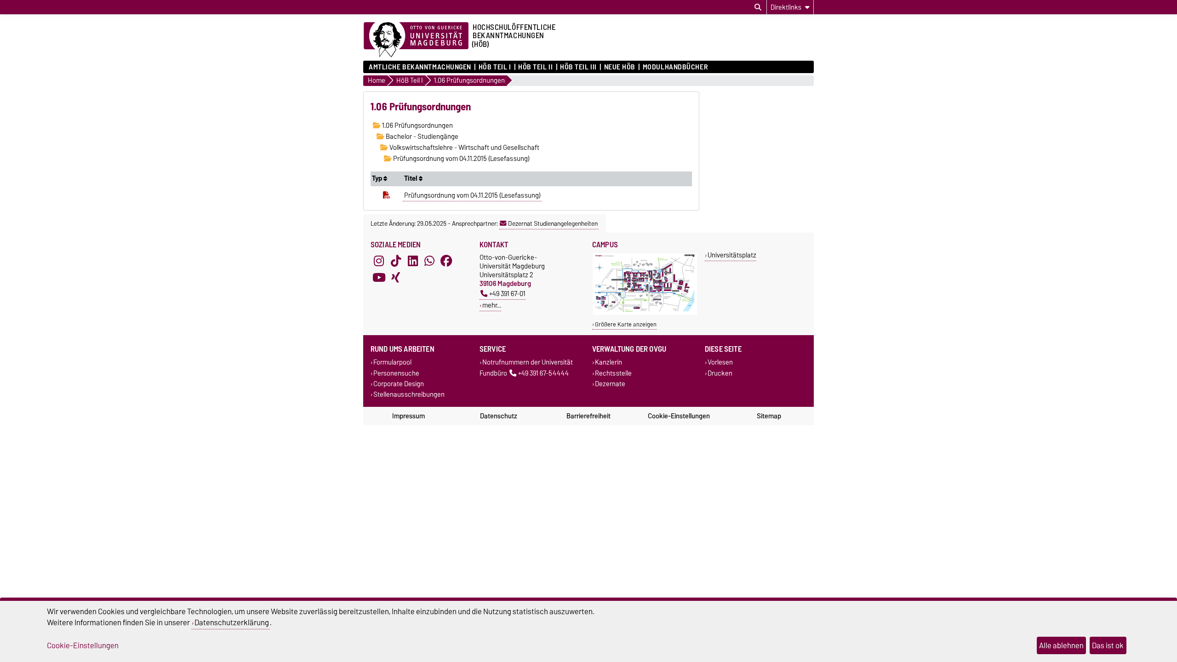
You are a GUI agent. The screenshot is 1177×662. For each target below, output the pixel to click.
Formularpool (392, 362)
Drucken (720, 373)
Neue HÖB (619, 67)
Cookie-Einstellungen (679, 416)
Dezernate (610, 383)
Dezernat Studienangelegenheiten (553, 223)
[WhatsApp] (429, 261)
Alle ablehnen (1061, 645)
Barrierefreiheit (588, 416)
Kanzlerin (608, 362)
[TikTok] (396, 261)
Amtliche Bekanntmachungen (420, 67)
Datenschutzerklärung (231, 622)
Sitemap (769, 416)
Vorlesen (720, 362)
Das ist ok (1108, 645)
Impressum (408, 416)
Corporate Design (398, 383)
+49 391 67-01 (507, 293)
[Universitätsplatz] (644, 313)
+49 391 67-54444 (543, 373)
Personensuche (396, 373)
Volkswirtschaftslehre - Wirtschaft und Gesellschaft (463, 147)
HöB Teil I (495, 67)
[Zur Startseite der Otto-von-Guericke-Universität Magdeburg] (416, 40)
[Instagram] (379, 261)
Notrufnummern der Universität (527, 362)
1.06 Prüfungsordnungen (417, 125)
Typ (377, 178)
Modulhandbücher (675, 67)
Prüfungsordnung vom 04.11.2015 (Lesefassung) (461, 158)
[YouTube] (379, 277)
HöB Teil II (535, 67)
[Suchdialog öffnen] (758, 7)
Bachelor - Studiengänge (421, 136)
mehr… (491, 305)
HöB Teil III (578, 67)
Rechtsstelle (613, 373)
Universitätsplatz (732, 255)
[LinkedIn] (413, 261)
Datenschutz (498, 416)
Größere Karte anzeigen (626, 324)
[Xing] (396, 277)
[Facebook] (446, 261)
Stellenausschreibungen (409, 394)
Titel (411, 178)
